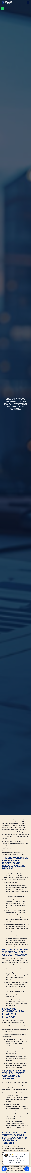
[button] (28, 2)
